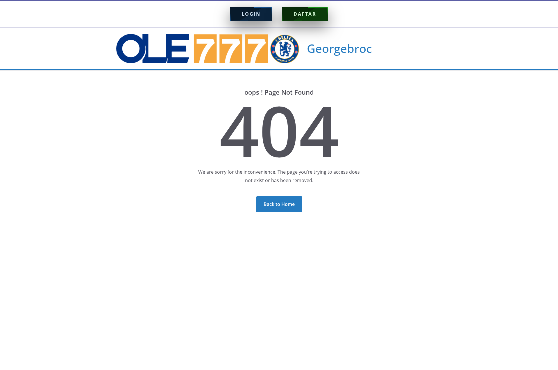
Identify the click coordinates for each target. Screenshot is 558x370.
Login (251, 14)
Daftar (305, 14)
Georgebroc (339, 48)
